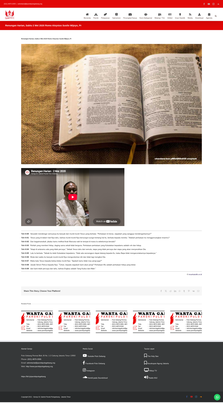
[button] (216, 15)
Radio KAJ (152, 378)
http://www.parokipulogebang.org (39, 366)
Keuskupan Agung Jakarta (158, 363)
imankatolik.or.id (195, 274)
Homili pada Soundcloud (97, 378)
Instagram (90, 371)
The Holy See (152, 356)
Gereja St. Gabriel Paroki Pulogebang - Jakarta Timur (52, 397)
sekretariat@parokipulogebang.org (30, 4)
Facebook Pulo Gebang (95, 363)
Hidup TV (153, 371)
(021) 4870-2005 (34, 359)
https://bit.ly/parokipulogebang (33, 376)
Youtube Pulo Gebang (96, 356)
